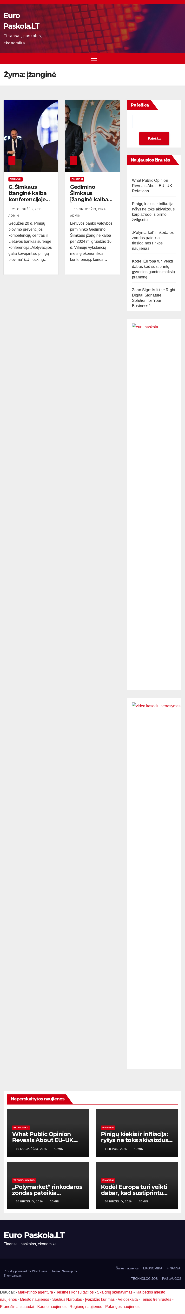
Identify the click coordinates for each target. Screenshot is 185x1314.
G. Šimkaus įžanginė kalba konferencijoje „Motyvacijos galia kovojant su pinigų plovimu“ (30, 203)
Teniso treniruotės (156, 1299)
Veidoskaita (128, 1299)
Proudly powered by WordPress (26, 1271)
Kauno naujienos (51, 1307)
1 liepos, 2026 (116, 1148)
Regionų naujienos (86, 1307)
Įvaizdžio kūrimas (100, 1299)
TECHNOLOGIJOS (24, 1180)
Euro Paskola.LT (34, 1235)
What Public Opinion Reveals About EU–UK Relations (152, 185)
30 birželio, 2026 (30, 1201)
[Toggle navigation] (94, 58)
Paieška (140, 105)
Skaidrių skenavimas (114, 1292)
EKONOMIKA (20, 1127)
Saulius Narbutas (67, 1299)
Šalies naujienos (127, 1268)
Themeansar (12, 1275)
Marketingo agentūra (35, 1292)
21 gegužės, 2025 (27, 209)
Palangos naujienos (122, 1307)
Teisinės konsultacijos (75, 1292)
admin (58, 1148)
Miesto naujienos (34, 1299)
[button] (178, 58)
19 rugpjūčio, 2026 (32, 1148)
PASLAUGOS (171, 1278)
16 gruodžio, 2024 (90, 209)
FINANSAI (15, 179)
